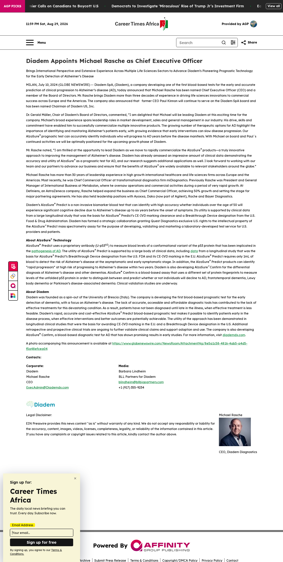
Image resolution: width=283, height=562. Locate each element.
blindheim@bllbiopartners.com (141, 382)
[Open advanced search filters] (233, 42)
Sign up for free (41, 542)
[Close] (75, 478)
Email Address (22, 525)
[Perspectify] (13, 276)
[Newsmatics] (13, 295)
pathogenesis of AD (46, 251)
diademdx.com (234, 335)
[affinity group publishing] (13, 286)
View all (274, 6)
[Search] (223, 42)
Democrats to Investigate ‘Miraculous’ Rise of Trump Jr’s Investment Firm (177, 6)
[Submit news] (13, 266)
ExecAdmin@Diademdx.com (47, 387)
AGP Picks (12, 6)
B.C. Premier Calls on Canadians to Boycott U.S (56, 6)
